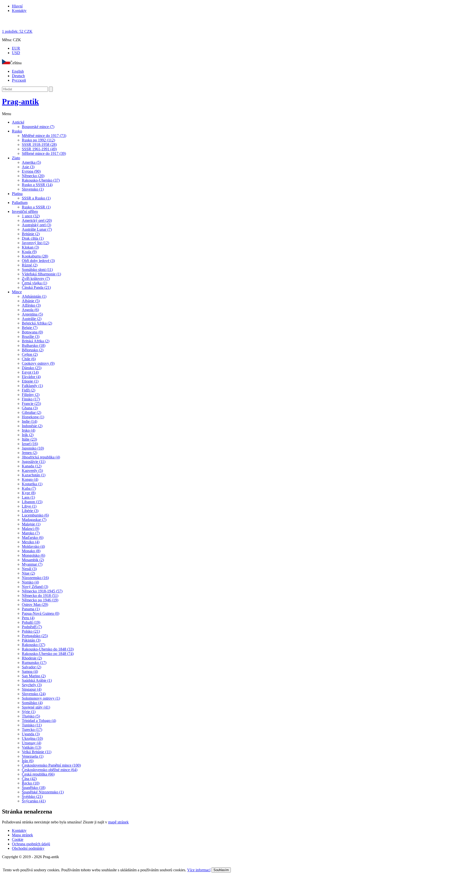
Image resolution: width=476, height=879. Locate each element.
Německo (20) (33, 176)
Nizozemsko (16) (35, 578)
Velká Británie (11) (36, 752)
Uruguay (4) (31, 743)
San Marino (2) (34, 676)
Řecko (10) (30, 783)
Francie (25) (31, 403)
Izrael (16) (30, 444)
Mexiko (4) (30, 542)
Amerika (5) (31, 162)
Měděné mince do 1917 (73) (44, 135)
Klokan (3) (30, 247)
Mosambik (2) (33, 560)
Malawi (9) (30, 528)
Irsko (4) (28, 430)
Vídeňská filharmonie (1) (41, 274)
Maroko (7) (31, 533)
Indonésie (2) (32, 426)
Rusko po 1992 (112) (38, 140)
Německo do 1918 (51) (40, 595)
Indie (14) (29, 421)
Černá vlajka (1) (34, 283)
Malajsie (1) (31, 524)
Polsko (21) (31, 631)
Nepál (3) (29, 569)
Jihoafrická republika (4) (41, 457)
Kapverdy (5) (32, 470)
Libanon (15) (32, 502)
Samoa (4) (30, 671)
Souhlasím (221, 870)
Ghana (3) (30, 408)
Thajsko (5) (31, 716)
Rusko (17, 131)
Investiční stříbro (25, 211)
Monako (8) (31, 551)
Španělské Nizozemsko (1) (43, 792)
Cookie (17, 839)
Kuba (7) (29, 488)
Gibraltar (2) (31, 412)
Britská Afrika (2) (35, 341)
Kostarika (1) (32, 484)
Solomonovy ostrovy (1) (41, 698)
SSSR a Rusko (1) (36, 198)
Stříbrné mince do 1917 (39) (44, 153)
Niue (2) (28, 573)
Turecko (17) (32, 729)
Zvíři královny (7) (36, 278)
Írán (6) (27, 761)
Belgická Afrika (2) (37, 323)
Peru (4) (28, 618)
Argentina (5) (32, 314)
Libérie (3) (30, 511)
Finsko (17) (31, 399)
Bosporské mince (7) (38, 127)
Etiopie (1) (30, 381)
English (18, 71)
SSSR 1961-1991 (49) (39, 149)
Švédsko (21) (32, 796)
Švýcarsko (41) (34, 801)
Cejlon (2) (30, 354)
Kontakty (19, 10)
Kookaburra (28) (35, 256)
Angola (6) (30, 310)
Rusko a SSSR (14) (37, 185)
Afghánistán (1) (34, 296)
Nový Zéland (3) (35, 587)
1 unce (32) (31, 216)
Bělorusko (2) (32, 350)
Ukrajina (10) (32, 738)
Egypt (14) (30, 372)
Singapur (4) (31, 689)
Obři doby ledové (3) (38, 261)
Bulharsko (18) (33, 345)
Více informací (198, 870)
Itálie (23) (29, 439)
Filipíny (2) (30, 394)
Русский (19, 80)
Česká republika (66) (38, 774)
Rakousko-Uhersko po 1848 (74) (48, 653)
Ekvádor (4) (31, 377)
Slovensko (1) (33, 189)
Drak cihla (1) (33, 238)
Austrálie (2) (31, 319)
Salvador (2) (31, 667)
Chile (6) (29, 359)
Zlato (16, 158)
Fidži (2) (28, 390)
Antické (18, 122)
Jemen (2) (29, 453)
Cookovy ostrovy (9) (38, 363)
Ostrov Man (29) (35, 604)
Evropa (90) (31, 171)
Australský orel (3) (36, 225)
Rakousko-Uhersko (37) (41, 180)
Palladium (20, 202)
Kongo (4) (30, 479)
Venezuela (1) (32, 756)
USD (16, 53)
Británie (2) (31, 234)
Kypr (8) (28, 493)
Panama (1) (31, 609)
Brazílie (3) (30, 336)
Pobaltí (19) (31, 622)
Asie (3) (28, 167)
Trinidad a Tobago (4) (39, 720)
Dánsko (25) (31, 368)
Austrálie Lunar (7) (37, 229)
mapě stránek (118, 822)
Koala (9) (29, 252)
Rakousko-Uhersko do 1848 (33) (48, 649)
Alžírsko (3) (31, 305)
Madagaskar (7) (34, 520)
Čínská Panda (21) (36, 287)
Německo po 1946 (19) (40, 600)
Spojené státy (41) (36, 707)
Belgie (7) (29, 328)
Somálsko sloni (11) (37, 269)
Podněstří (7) (32, 627)
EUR (16, 48)
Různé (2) (29, 265)
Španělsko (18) (33, 787)
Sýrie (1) (28, 712)
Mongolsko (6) (33, 555)
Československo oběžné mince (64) (49, 770)
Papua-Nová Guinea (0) (40, 613)
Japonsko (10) (33, 448)
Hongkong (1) (33, 417)
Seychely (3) (32, 685)
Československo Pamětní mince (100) (51, 765)
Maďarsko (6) (32, 537)
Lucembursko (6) (35, 515)
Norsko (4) (30, 582)
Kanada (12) (31, 466)
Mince (17, 292)
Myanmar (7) (32, 564)
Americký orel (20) (37, 220)
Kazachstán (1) (33, 475)
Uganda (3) (31, 734)
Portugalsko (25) (35, 636)
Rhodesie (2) (32, 658)
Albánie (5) (31, 301)
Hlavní (17, 6)
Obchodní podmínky (28, 848)
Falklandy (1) (32, 386)
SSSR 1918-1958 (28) (39, 144)
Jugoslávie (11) (33, 461)
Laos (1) (28, 497)
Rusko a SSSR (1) (36, 207)
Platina (17, 194)
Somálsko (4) (32, 703)
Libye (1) (29, 506)
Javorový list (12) (35, 243)
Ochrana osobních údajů (31, 844)
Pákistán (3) (31, 640)
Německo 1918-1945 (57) (42, 591)
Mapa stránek (22, 835)
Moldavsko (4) (33, 546)
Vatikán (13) (31, 747)
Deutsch (18, 76)
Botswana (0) (32, 332)
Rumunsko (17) (34, 662)
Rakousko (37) (33, 645)
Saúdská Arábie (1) (37, 680)
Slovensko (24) (34, 694)
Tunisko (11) (32, 725)
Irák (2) (27, 435)
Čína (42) (29, 779)
